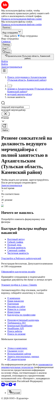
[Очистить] (5, 113)
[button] (4, 61)
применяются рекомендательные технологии (26, 366)
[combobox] (15, 107)
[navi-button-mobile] (4, 70)
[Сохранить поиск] (4, 126)
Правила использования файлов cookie (21, 24)
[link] (6, 52)
